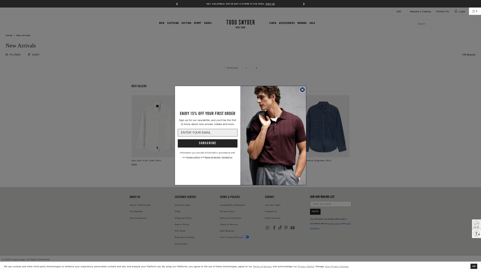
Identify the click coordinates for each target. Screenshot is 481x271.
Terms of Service (262, 266)
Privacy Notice (306, 266)
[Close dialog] (302, 89)
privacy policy (193, 157)
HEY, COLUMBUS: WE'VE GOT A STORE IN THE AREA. (240, 3)
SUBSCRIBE (207, 143)
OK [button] (474, 266)
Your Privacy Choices (337, 266)
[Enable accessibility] (476, 233)
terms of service (212, 157)
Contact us (227, 157)
